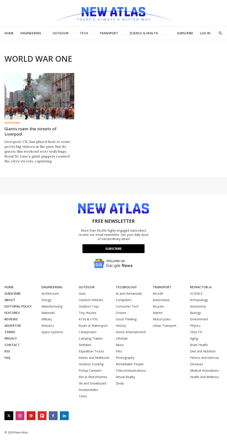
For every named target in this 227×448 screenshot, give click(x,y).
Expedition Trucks (91, 351)
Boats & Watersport (93, 325)
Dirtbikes (85, 345)
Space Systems (52, 332)
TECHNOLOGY (126, 287)
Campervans (88, 332)
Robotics (47, 325)
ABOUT (9, 300)
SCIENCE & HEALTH (143, 33)
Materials (48, 313)
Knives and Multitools (94, 358)
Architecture (50, 293)
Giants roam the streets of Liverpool (30, 131)
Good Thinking (126, 319)
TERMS (9, 332)
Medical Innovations (204, 370)
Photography (125, 358)
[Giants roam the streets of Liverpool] (39, 96)
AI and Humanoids (129, 293)
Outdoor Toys (89, 306)
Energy (46, 300)
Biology (195, 313)
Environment (199, 319)
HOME (9, 33)
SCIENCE (196, 293)
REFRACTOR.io (201, 287)
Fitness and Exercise (204, 358)
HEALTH (196, 332)
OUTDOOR (60, 33)
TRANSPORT (108, 33)
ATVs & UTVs (88, 319)
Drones (121, 313)
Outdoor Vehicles (91, 300)
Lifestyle (122, 338)
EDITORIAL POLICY (18, 306)
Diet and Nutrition (203, 351)
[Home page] (113, 13)
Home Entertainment (131, 332)
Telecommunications (131, 370)
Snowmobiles (88, 390)
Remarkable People (130, 364)
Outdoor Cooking (91, 364)
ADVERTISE (12, 325)
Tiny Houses (87, 313)
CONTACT (12, 345)
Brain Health (199, 345)
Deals (120, 383)
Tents (83, 396)
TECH (84, 33)
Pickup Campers (90, 370)
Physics (195, 325)
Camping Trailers (91, 338)
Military (46, 319)
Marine (158, 313)
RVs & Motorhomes (93, 377)
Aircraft (158, 293)
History (121, 325)
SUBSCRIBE (185, 33)
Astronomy (198, 306)
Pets (119, 351)
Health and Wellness (204, 377)
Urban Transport (164, 325)
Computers (124, 300)
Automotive (161, 300)
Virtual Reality (125, 377)
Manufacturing (51, 306)
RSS (7, 351)
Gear (82, 293)
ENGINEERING (30, 33)
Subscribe (113, 248)
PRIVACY (10, 338)
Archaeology (199, 300)
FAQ (7, 358)
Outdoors (12, 123)
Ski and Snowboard (92, 383)
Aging (194, 338)
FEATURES (12, 313)
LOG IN (205, 33)
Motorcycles (161, 319)
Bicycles (158, 306)
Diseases (196, 364)
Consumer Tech (127, 306)
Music (120, 345)
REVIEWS (11, 319)
